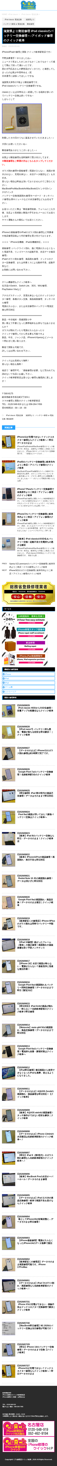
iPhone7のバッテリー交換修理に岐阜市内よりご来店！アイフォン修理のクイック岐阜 (35, 517)
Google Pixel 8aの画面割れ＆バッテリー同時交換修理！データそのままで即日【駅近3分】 (35, 987)
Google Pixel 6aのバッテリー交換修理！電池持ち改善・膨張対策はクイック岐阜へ (35, 1051)
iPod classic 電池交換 (13, 415)
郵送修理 (9, 419)
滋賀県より (29, 415)
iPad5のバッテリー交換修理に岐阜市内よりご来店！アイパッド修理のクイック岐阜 (36, 465)
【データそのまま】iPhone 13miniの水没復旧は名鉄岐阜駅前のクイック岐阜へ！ (35, 1137)
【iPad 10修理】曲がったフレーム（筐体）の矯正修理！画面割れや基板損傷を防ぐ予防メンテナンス (35, 945)
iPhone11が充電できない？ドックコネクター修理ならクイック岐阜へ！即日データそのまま (35, 440)
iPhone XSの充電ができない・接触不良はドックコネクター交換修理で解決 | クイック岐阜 (35, 1307)
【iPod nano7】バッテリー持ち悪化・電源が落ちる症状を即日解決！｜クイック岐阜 (35, 732)
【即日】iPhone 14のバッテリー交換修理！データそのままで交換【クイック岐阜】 (35, 1350)
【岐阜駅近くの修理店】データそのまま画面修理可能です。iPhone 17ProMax (35, 1264)
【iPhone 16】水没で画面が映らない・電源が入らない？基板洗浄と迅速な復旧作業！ (35, 966)
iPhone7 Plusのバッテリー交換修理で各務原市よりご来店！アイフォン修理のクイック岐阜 (35, 492)
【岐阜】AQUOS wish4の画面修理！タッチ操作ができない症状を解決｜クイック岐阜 (35, 1115)
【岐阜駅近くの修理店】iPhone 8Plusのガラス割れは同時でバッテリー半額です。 (36, 924)
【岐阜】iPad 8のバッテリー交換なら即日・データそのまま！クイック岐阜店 (35, 838)
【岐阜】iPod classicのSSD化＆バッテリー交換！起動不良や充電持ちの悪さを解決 (35, 542)
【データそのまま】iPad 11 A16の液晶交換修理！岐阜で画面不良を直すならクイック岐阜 (35, 1200)
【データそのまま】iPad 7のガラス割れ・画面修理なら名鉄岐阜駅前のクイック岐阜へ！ (35, 1286)
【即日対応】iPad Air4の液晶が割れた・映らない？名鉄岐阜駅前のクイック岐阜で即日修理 (35, 1009)
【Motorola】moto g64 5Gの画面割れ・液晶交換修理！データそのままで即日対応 (35, 1030)
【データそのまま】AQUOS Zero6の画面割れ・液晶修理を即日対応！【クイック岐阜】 (35, 1094)
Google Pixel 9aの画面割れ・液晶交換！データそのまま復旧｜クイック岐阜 (35, 902)
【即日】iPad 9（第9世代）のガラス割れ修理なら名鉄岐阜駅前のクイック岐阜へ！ (35, 1158)
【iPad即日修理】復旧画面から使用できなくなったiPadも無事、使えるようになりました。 (36, 1073)
